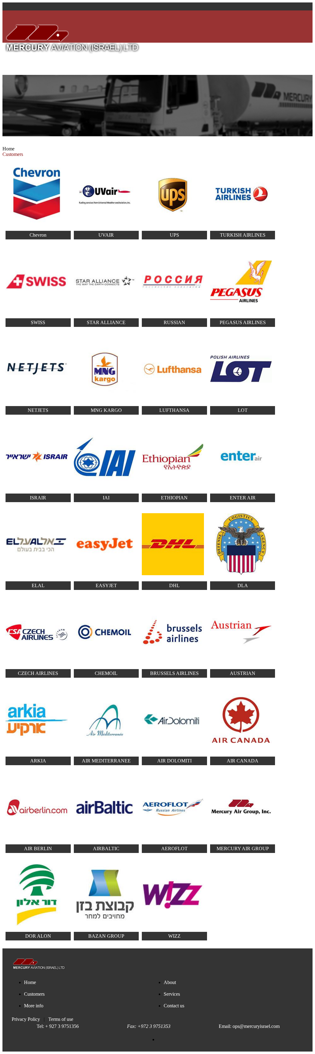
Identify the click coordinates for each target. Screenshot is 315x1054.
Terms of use (60, 1019)
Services (110, 58)
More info (146, 58)
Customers (73, 58)
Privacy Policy (26, 1019)
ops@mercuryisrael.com (256, 1026)
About (39, 58)
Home (8, 148)
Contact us (185, 58)
